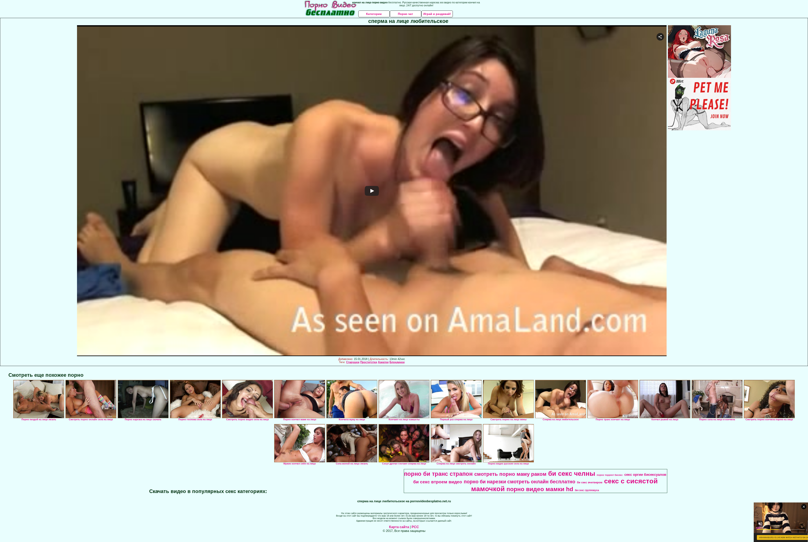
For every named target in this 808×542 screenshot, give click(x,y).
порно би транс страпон (438, 474)
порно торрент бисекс (610, 475)
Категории (374, 14)
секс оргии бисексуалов (645, 474)
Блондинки (397, 362)
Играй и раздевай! (437, 14)
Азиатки (383, 362)
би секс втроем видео (437, 481)
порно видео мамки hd (539, 489)
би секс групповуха (587, 490)
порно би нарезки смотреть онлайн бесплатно (519, 481)
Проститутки (368, 362)
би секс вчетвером (589, 482)
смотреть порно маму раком (510, 474)
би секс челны (571, 473)
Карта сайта (399, 527)
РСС (415, 527)
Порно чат (405, 14)
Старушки (352, 362)
